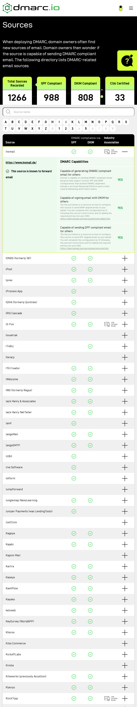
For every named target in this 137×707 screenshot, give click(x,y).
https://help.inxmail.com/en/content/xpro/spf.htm (84, 248)
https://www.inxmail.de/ (21, 162)
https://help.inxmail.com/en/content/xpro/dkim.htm (85, 218)
